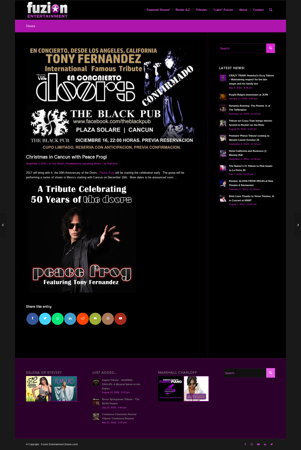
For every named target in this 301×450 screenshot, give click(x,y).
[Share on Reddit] (83, 319)
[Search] (270, 10)
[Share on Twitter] (45, 319)
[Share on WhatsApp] (58, 319)
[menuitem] (158, 10)
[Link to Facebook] (245, 444)
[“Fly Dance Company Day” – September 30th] (3, 225)
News (30, 26)
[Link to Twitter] (271, 444)
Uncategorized (73, 163)
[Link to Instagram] (108, 319)
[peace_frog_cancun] (111, 97)
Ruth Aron (112, 163)
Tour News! (58, 163)
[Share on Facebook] (32, 319)
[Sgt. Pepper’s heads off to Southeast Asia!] (297, 225)
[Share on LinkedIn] (70, 319)
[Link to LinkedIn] (265, 444)
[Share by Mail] (95, 319)
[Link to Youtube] (120, 319)
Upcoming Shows (91, 163)
